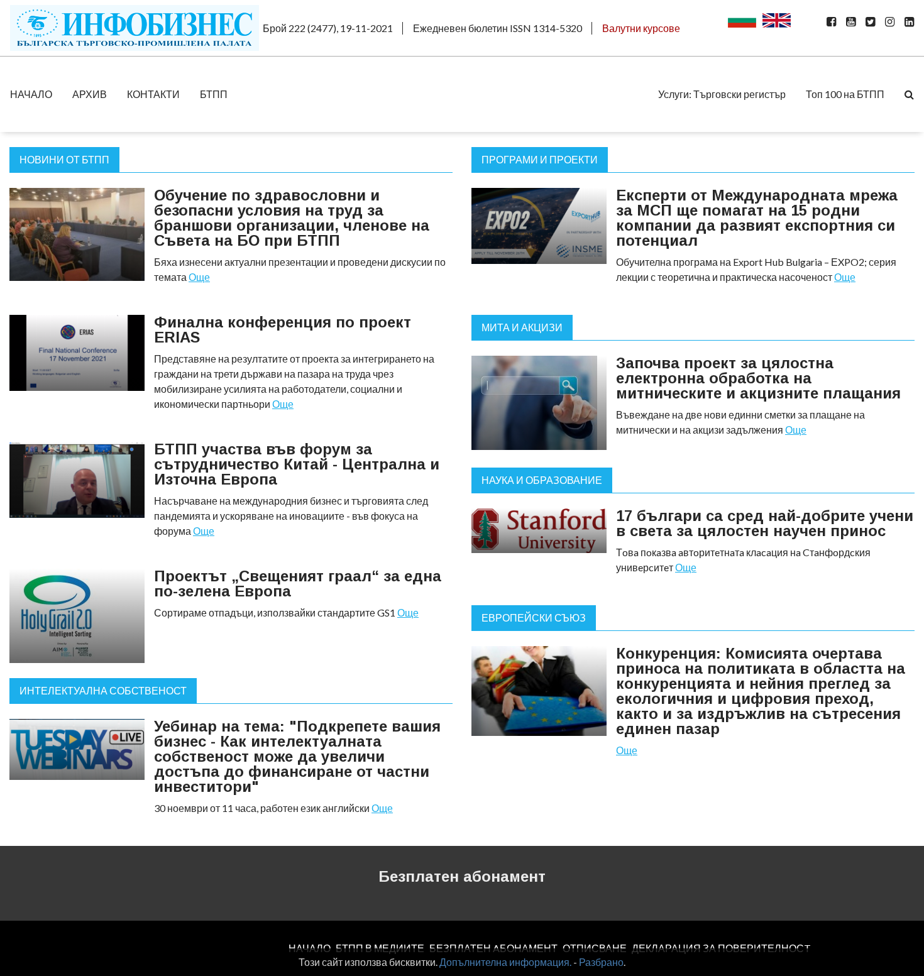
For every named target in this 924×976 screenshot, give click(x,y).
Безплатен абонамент (462, 876)
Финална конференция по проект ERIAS (282, 330)
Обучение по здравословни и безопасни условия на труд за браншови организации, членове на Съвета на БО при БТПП (291, 218)
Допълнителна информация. (505, 962)
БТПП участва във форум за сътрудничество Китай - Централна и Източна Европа (296, 464)
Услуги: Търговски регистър (722, 94)
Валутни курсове (641, 28)
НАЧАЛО (31, 94)
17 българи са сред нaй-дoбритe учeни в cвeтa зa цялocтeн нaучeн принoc (764, 523)
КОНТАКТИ (153, 94)
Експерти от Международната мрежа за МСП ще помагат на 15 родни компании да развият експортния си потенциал (757, 218)
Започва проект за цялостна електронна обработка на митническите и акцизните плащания (758, 378)
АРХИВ (89, 94)
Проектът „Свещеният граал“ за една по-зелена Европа (297, 584)
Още (199, 277)
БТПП (214, 94)
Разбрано (601, 962)
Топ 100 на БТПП (845, 94)
